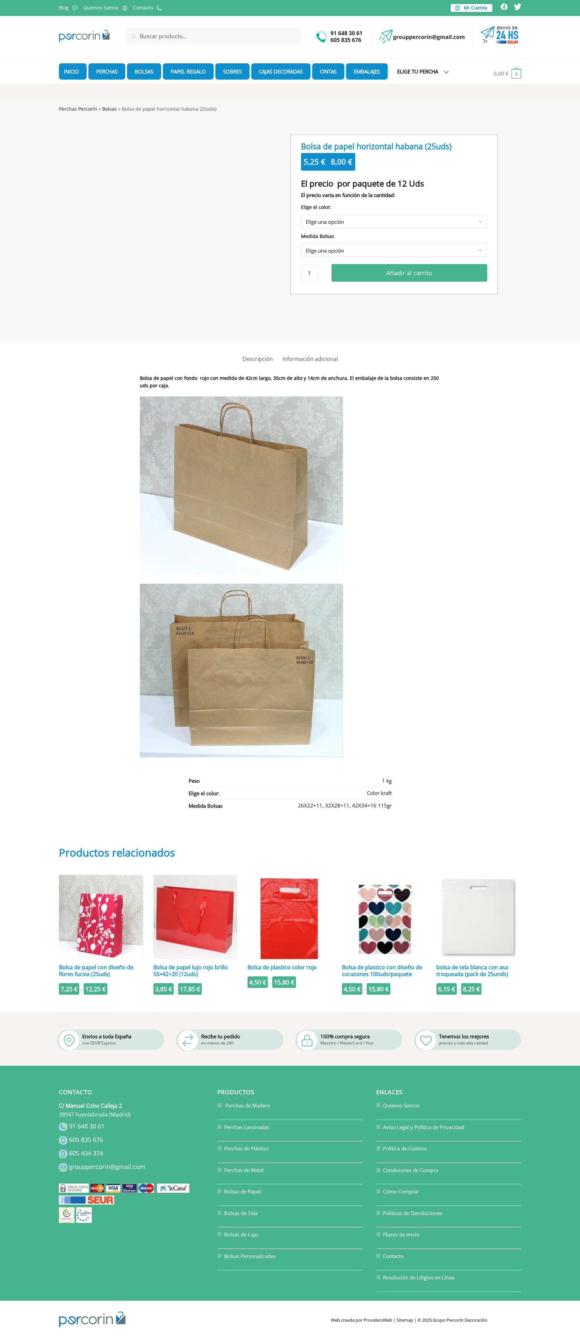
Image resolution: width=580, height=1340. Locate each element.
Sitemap (404, 1320)
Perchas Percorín (78, 109)
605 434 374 (86, 1153)
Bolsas (109, 109)
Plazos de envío (401, 1234)
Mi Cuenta (475, 7)
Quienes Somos (101, 7)
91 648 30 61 (87, 1126)
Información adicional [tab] (310, 359)
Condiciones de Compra (410, 1170)
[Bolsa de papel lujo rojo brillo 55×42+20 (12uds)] (195, 917)
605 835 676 (86, 1140)
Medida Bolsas (317, 236)
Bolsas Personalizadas (250, 1256)
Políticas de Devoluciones (412, 1213)
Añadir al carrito (409, 273)
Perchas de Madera (247, 1105)
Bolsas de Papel (242, 1191)
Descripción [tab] (257, 359)
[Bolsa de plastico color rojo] (290, 917)
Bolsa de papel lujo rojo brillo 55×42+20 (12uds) (190, 970)
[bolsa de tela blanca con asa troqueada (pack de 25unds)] (478, 917)
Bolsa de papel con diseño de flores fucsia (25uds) (96, 970)
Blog (64, 7)
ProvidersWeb (378, 1320)
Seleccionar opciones (101, 1003)
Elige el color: (316, 207)
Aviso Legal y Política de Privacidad (423, 1127)
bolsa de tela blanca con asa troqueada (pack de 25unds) (472, 970)
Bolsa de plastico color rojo (282, 967)
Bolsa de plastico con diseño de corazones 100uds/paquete (382, 970)
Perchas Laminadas (246, 1127)
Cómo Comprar (401, 1191)
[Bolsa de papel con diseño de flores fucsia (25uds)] (101, 917)
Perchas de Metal (244, 1170)
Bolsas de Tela (240, 1213)
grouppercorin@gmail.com (107, 1167)
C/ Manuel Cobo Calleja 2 (90, 1105)
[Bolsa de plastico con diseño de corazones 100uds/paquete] (384, 917)
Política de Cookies (405, 1148)
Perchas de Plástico (246, 1148)
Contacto (143, 7)
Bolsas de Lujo (241, 1234)
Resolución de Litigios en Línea (418, 1277)
